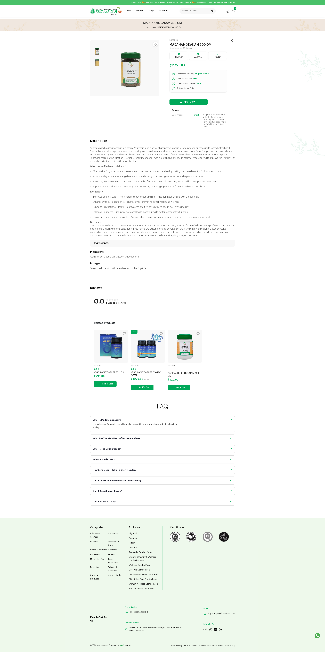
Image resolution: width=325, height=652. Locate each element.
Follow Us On (209, 624)
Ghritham (112, 550)
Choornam (113, 534)
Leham (153, 27)
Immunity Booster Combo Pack (144, 575)
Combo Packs (114, 575)
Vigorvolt (133, 534)
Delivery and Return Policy (212, 646)
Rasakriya (94, 567)
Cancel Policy (229, 646)
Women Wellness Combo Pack (143, 584)
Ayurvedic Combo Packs (140, 552)
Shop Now (139, 11)
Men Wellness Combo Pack (142, 589)
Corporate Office (132, 623)
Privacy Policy (176, 646)
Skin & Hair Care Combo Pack (143, 579)
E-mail (206, 608)
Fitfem (132, 543)
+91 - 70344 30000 (138, 612)
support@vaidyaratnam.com (221, 614)
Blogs (152, 11)
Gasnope (133, 538)
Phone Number (131, 607)
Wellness (94, 542)
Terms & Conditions (191, 646)
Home (128, 11)
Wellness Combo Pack (139, 565)
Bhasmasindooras (98, 550)
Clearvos (133, 548)
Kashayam (95, 554)
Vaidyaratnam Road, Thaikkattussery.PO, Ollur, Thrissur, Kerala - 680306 (155, 629)
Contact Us (163, 11)
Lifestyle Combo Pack (139, 570)
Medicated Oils (97, 559)
